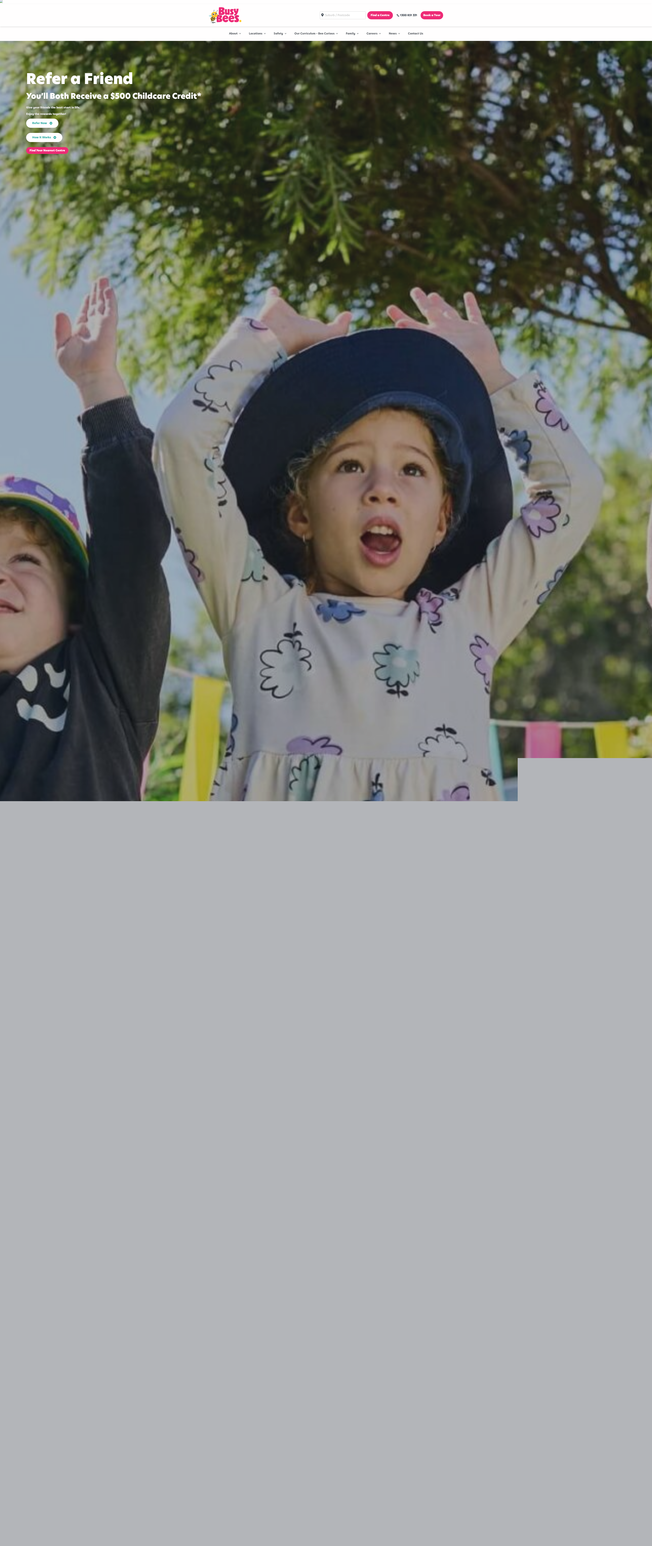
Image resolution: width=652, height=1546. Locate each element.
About (233, 33)
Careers (372, 33)
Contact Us (415, 33)
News (393, 33)
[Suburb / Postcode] (343, 15)
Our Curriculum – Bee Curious (314, 33)
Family (350, 33)
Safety (278, 33)
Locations (255, 33)
